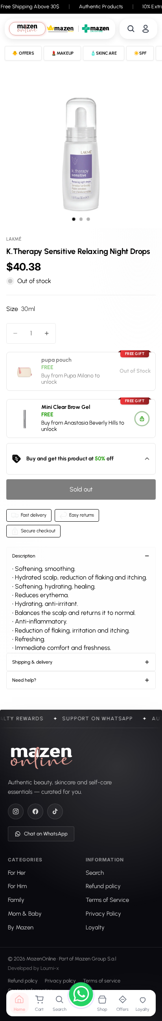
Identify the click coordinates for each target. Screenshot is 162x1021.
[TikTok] (55, 811)
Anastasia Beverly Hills (91, 422)
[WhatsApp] (81, 995)
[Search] (131, 28)
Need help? (24, 680)
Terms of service (101, 981)
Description (23, 556)
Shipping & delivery (32, 662)
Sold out (81, 489)
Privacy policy (60, 981)
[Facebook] (35, 811)
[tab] (27, 28)
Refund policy (23, 981)
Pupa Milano (79, 375)
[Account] (145, 28)
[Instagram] (16, 811)
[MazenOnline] (41, 758)
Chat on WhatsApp (46, 834)
